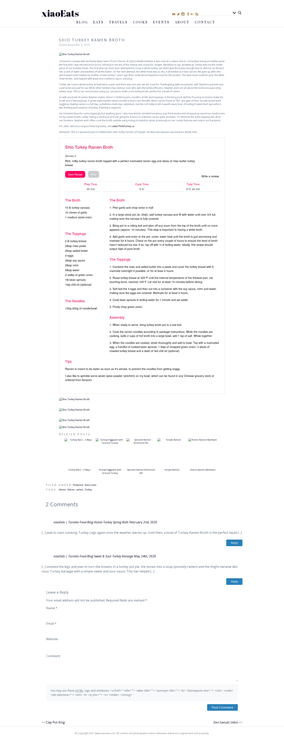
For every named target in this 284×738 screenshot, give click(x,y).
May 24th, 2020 (145, 556)
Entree (70, 489)
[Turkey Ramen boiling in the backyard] (142, 399)
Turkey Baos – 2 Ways (79, 469)
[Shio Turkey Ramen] (142, 54)
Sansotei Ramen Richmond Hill (141, 471)
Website (52, 639)
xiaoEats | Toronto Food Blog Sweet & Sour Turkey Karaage (93, 556)
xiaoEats (60, 13)
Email (51, 623)
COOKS (140, 22)
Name (51, 608)
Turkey (88, 489)
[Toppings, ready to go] (142, 420)
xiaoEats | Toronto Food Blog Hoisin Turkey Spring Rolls (91, 522)
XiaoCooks (90, 485)
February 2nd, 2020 (143, 522)
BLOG (82, 22)
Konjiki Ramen (172, 469)
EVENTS (161, 22)
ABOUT (182, 22)
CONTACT (205, 22)
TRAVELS (118, 22)
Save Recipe (75, 174)
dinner (62, 489)
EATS (98, 22)
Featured (78, 485)
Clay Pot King (55, 722)
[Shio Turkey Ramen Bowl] (142, 427)
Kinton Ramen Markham (202, 469)
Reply (234, 543)
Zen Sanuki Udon (225, 722)
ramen (79, 489)
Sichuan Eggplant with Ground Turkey (110, 471)
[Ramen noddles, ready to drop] (142, 410)
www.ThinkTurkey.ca (123, 126)
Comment (53, 656)
